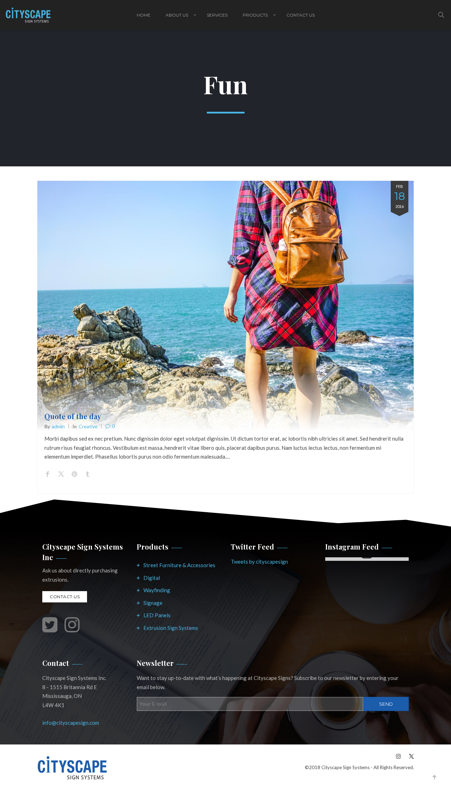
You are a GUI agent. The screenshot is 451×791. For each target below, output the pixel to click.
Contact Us (300, 15)
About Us (177, 15)
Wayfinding (156, 590)
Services (217, 15)
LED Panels (157, 615)
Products (255, 15)
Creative (88, 426)
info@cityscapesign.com (70, 722)
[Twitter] (409, 756)
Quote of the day (72, 416)
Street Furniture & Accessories (179, 565)
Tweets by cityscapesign (259, 561)
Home (143, 15)
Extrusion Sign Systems (170, 628)
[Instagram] (398, 756)
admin (58, 426)
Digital (151, 578)
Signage (152, 603)
